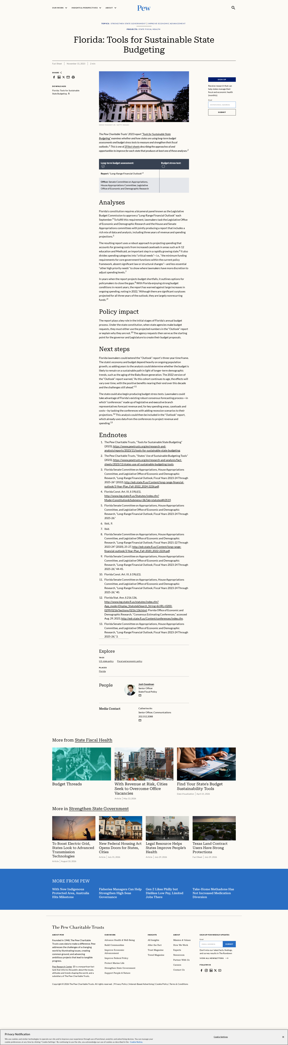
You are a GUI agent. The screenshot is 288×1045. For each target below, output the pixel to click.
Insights (152, 935)
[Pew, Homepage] (144, 8)
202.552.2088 (145, 716)
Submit (222, 112)
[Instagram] (206, 970)
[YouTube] (220, 970)
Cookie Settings (221, 1037)
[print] (73, 77)
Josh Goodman (146, 684)
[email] (68, 77)
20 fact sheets (132, 146)
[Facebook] (201, 970)
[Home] (78, 927)
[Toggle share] (226, 69)
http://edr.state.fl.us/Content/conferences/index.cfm (152, 618)
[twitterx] (63, 77)
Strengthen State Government (99, 808)
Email (210, 100)
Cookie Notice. (136, 1042)
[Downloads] (234, 69)
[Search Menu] (233, 7)
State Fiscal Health (93, 740)
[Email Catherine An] (139, 720)
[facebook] (54, 77)
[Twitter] (215, 970)
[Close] (283, 1037)
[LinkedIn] (211, 970)
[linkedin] (59, 77)
